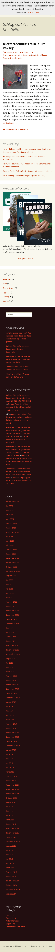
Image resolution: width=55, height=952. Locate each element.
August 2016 (11, 802)
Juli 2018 (9, 754)
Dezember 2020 (12, 645)
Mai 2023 (9, 536)
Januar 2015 (11, 876)
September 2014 (13, 889)
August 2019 (11, 702)
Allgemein (7, 279)
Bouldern (26, 55)
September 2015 (13, 841)
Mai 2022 (9, 589)
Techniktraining (16, 58)
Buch (5, 283)
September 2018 (13, 745)
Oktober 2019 (11, 693)
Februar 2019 (11, 724)
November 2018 (12, 737)
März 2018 (10, 772)
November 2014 (12, 880)
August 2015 (11, 846)
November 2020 (12, 650)
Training (25, 52)
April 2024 (10, 519)
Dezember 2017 (12, 785)
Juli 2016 (9, 806)
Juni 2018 (9, 758)
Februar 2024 (11, 523)
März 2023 (10, 545)
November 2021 (12, 615)
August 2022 (11, 575)
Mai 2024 (9, 514)
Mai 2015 (9, 859)
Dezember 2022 (12, 558)
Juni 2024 (9, 510)
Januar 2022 (11, 606)
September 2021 (13, 623)
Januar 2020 (11, 680)
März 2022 (10, 597)
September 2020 (13, 654)
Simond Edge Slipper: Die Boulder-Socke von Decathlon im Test (19, 480)
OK (37, 12)
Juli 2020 (9, 663)
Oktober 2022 (11, 567)
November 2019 (12, 689)
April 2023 (10, 541)
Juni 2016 (9, 811)
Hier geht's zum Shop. (27, 258)
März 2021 (10, 632)
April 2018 (10, 767)
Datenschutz (11, 918)
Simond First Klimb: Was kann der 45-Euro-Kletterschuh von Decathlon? (18, 407)
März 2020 (10, 671)
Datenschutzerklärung (12, 946)
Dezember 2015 (12, 828)
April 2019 (10, 715)
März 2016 (10, 819)
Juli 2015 (9, 850)
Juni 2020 (9, 667)
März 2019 (10, 719)
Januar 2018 (11, 780)
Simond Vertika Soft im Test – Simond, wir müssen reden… (27, 171)
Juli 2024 (9, 506)
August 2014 (11, 894)
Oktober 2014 (11, 885)
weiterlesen (10, 122)
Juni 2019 (9, 711)
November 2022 (12, 562)
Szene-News (8, 288)
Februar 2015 (11, 872)
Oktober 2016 (11, 798)
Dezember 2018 (12, 732)
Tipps (5, 292)
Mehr (30, 12)
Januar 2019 (11, 728)
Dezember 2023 (12, 532)
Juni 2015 (9, 854)
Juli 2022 (9, 580)
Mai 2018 (9, 763)
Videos (6, 301)
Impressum (10, 915)
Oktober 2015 (11, 837)
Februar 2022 (11, 602)
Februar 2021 (11, 636)
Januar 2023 (11, 554)
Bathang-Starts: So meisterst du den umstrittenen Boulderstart (18, 349)
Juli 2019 (9, 706)
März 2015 (10, 867)
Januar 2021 (11, 641)
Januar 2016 (11, 824)
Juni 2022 (9, 584)
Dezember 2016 (12, 793)
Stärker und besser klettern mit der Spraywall (19, 439)
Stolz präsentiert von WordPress (38, 946)
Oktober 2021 (11, 619)
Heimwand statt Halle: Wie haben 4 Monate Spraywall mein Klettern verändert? (18, 359)
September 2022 (13, 571)
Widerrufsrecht (12, 921)
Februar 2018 (11, 776)
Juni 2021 (9, 628)
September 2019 (13, 697)
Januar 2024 (11, 528)
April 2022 (10, 593)
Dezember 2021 (12, 610)
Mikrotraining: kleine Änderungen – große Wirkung (24, 175)
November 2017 (12, 789)
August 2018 (11, 750)
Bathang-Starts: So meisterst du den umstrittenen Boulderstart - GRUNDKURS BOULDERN (18, 398)
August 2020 (11, 658)
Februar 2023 (11, 549)
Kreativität (35, 55)
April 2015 (10, 863)
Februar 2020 (11, 676)
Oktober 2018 (11, 741)
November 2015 (12, 833)
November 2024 (12, 501)
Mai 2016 (9, 815)
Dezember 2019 (12, 684)
